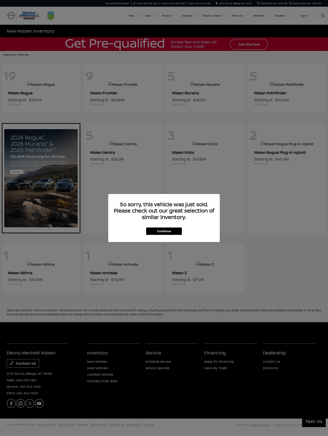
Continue (164, 231)
